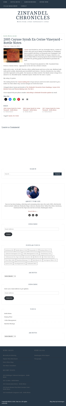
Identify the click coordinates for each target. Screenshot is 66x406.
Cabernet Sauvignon (13, 253)
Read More (33, 211)
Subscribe (9, 298)
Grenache (28, 257)
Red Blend (37, 260)
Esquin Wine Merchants (10, 358)
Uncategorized (19, 263)
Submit (8, 234)
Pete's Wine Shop (8, 362)
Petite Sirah (48, 257)
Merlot (38, 257)
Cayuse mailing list (23, 82)
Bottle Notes (15, 2)
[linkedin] (33, 215)
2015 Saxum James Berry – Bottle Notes (14, 384)
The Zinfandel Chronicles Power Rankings (39, 87)
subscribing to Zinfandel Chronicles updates (38, 92)
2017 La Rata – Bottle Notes (11, 380)
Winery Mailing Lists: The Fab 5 (24, 89)
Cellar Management (10, 6)
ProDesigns (60, 401)
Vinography (37, 358)
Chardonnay (45, 253)
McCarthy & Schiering (9, 355)
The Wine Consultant (9, 365)
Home (5, 2)
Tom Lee (6, 46)
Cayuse (26, 49)
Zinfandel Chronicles (33, 15)
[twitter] (29, 215)
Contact (24, 6)
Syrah (15, 36)
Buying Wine (44, 2)
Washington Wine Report (42, 355)
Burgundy (33, 250)
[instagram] (36, 215)
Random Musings (30, 2)
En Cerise (16, 116)
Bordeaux (9, 250)
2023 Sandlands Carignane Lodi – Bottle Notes (16, 392)
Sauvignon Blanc (50, 260)
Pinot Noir (10, 260)
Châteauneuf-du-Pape (13, 257)
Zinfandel (31, 263)
